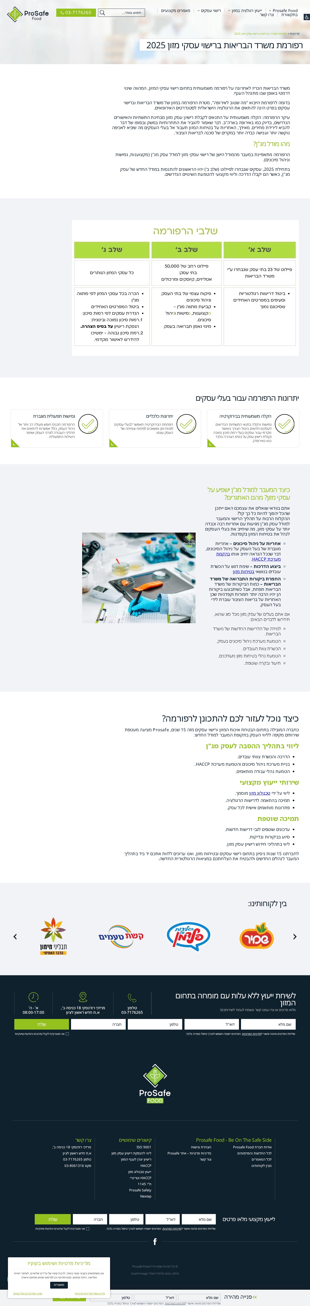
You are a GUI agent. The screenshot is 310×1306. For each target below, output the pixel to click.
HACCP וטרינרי (140, 1178)
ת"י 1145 (144, 1184)
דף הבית (294, 34)
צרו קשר (267, 15)
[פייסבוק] (155, 1241)
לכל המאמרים (262, 1159)
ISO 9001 (144, 1147)
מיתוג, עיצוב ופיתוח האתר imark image (155, 1273)
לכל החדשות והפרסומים (254, 1153)
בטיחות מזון (243, 572)
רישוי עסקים (211, 11)
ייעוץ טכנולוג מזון (139, 1171)
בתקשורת (289, 15)
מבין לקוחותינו (261, 1165)
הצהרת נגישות (201, 1147)
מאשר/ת (59, 1285)
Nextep (145, 1196)
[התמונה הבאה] (15, 937)
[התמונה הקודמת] (295, 937)
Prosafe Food (285, 11)
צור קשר (205, 1159)
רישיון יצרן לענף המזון (136, 1159)
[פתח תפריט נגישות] (307, 17)
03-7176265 (132, 1012)
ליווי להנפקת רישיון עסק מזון (131, 1153)
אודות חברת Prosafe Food (252, 1147)
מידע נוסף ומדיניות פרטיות (90, 1293)
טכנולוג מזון (259, 793)
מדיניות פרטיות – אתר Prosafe (189, 1153)
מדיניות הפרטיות (251, 1034)
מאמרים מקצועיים (175, 11)
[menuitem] (282, 11)
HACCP (145, 1165)
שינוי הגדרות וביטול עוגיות (27, 1293)
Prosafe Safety (140, 1190)
